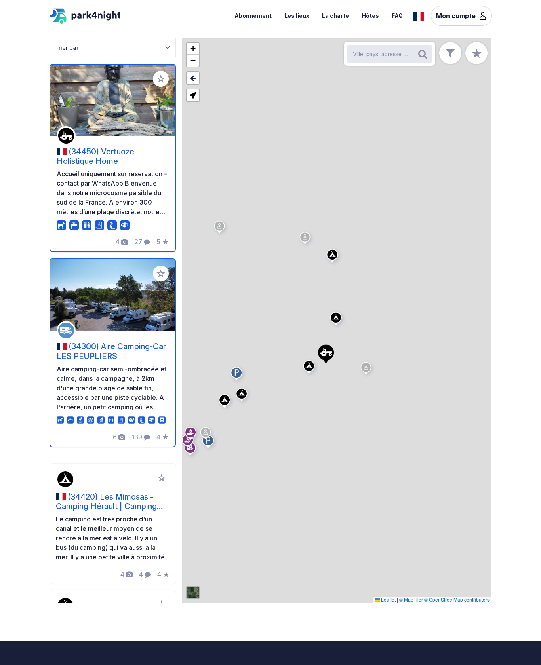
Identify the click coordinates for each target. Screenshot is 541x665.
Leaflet (388, 599)
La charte (335, 15)
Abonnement (253, 15)
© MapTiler (411, 599)
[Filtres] (450, 53)
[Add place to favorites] (161, 79)
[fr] (418, 15)
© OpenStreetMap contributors (457, 599)
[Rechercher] (422, 54)
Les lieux (296, 15)
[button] (337, 320)
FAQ (397, 15)
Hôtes (370, 15)
